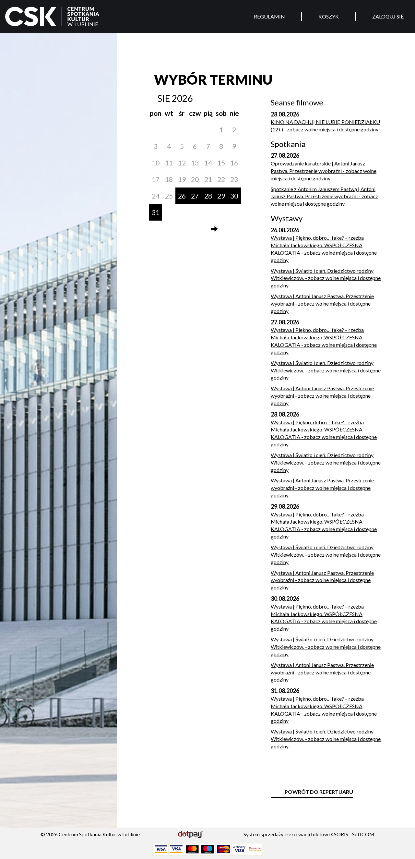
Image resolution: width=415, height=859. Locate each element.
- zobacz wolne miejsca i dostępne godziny (325, 125)
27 (195, 196)
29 (221, 196)
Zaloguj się (388, 16)
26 (182, 196)
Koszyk (328, 16)
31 (156, 212)
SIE (163, 98)
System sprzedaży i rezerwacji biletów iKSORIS (295, 834)
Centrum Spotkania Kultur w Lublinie (99, 834)
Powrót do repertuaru (319, 792)
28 (208, 196)
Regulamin (269, 16)
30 (234, 196)
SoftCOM (363, 834)
